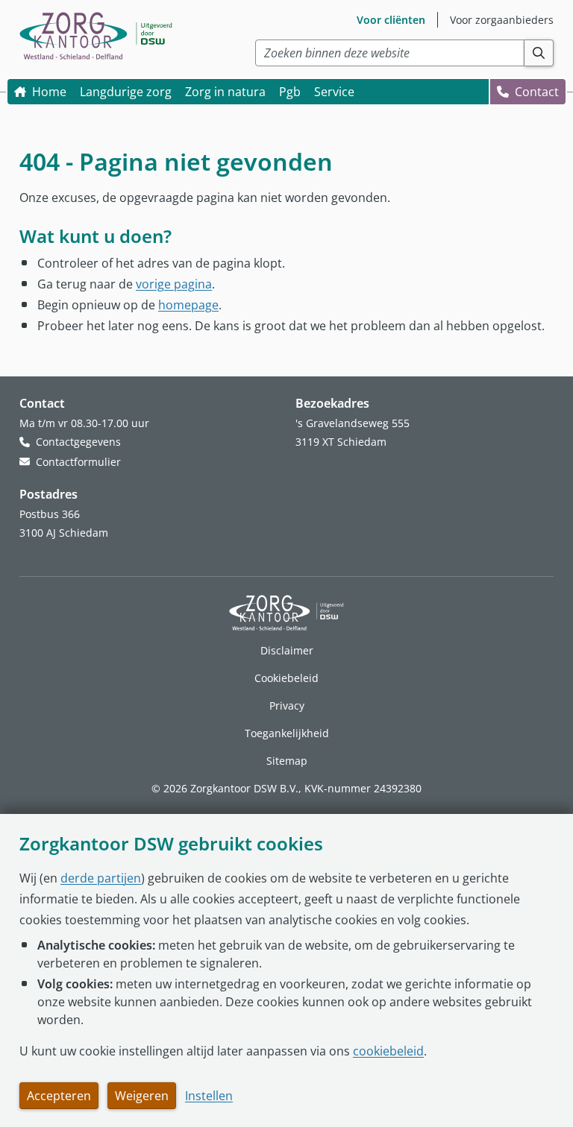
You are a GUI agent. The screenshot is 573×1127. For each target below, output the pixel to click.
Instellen (209, 1095)
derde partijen (100, 878)
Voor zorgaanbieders (502, 20)
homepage (188, 305)
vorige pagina (174, 284)
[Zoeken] (539, 53)
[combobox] (390, 53)
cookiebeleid (388, 1051)
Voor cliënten (391, 20)
